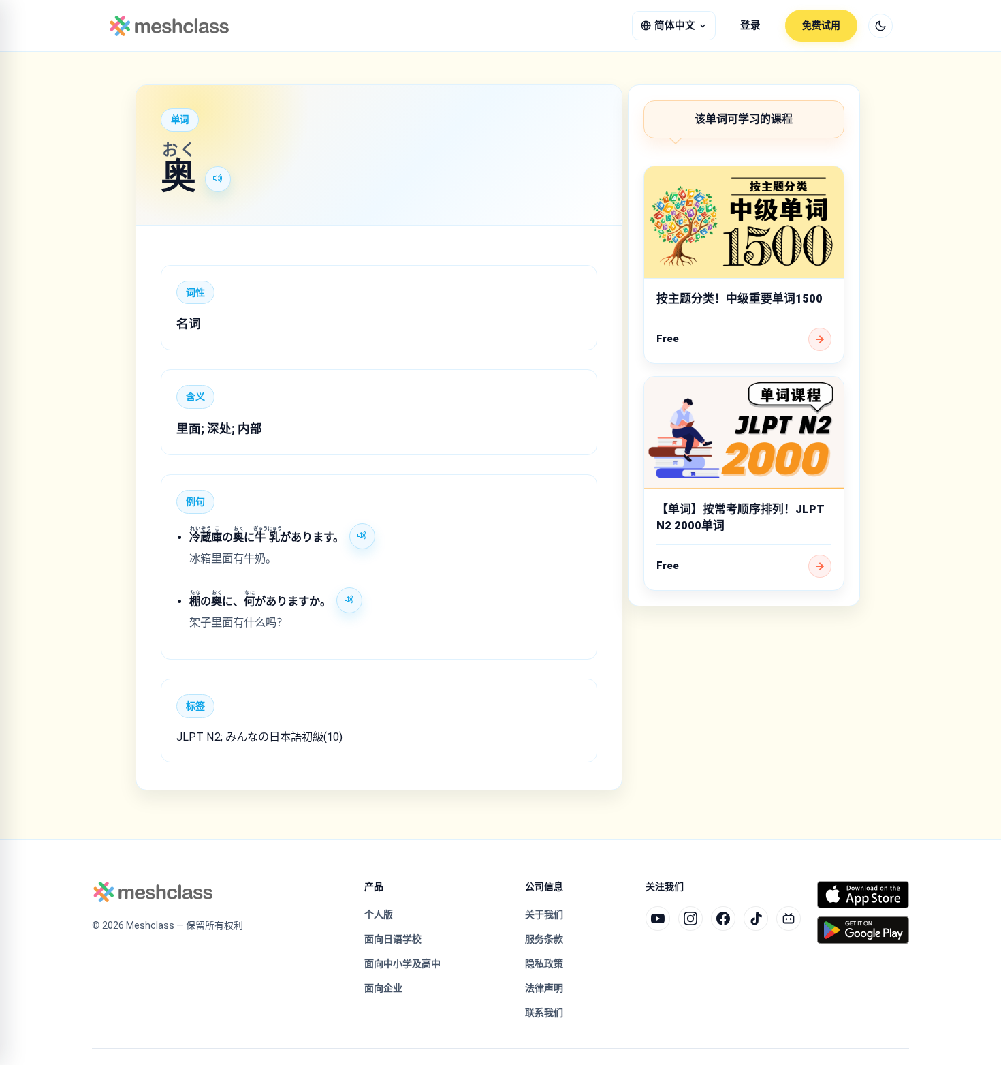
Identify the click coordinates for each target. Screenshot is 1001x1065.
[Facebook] (723, 918)
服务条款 (544, 938)
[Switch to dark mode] (880, 26)
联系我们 (544, 1012)
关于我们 (544, 914)
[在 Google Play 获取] (863, 930)
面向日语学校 (393, 938)
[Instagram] (690, 918)
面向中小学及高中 (402, 963)
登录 (750, 25)
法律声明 (544, 988)
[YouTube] (658, 918)
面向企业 (383, 988)
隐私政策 (544, 963)
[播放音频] (218, 179)
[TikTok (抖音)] (756, 918)
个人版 (378, 914)
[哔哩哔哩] (788, 918)
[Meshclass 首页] (169, 26)
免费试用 (821, 25)
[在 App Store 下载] (863, 894)
